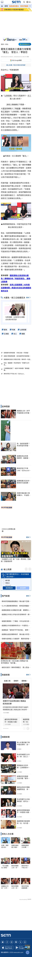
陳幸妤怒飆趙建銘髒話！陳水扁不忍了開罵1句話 (25, 887)
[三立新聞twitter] (20, 942)
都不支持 (8, 585)
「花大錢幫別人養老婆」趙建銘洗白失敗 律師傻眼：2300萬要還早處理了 (5, 867)
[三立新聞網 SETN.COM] (2, 6)
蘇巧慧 (7, 580)
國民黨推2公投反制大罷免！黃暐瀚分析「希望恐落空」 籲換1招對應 (15, 278)
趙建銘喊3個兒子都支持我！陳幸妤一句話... (17, 359)
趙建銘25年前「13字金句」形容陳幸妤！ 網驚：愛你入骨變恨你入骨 (5, 887)
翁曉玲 (16, 681)
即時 (6, 6)
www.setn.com (18, 952)
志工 (29, 95)
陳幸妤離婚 (24, 6)
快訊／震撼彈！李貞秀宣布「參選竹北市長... (16, 364)
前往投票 (23, 588)
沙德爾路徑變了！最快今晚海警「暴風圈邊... (16, 369)
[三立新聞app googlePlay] (21, 947)
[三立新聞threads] (25, 942)
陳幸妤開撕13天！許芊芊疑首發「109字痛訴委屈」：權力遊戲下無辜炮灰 (15, 867)
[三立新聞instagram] (11, 942)
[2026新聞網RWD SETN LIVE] (2, 2)
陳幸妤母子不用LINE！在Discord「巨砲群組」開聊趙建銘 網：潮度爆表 (26, 867)
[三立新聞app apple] (7, 947)
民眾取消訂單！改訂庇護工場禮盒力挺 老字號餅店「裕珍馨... (15, 662)
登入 (30, 2)
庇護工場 (7, 681)
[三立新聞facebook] (7, 942)
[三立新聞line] (16, 942)
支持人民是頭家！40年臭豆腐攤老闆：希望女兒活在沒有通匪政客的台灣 (16, 287)
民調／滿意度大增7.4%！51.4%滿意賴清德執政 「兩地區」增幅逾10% (5, 846)
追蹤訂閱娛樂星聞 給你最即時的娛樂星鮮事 (17, 356)
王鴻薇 (5, 111)
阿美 (20, 95)
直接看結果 (9, 588)
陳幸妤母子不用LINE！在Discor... (14, 374)
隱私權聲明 (4, 952)
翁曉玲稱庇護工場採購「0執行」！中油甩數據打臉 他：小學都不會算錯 (15, 846)
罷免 (4, 108)
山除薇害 (8, 95)
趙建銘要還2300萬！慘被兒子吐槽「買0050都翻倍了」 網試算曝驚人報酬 (25, 846)
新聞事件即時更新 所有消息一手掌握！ (16, 353)
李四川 (7, 583)
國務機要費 (25, 681)
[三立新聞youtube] (2, 942)
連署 (18, 108)
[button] (24, 2)
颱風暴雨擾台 (14, 6)
